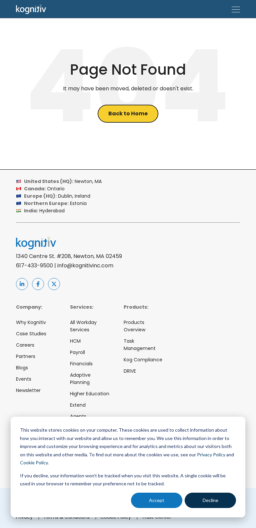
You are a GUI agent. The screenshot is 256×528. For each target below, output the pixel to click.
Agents (78, 416)
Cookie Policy (34, 462)
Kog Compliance (143, 359)
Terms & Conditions (69, 517)
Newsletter (28, 390)
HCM (75, 341)
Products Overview (134, 326)
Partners (25, 356)
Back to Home (128, 113)
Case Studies (31, 333)
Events (23, 379)
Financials (81, 363)
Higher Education (89, 393)
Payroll (77, 352)
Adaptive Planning (80, 379)
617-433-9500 (34, 265)
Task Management (140, 345)
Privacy (27, 517)
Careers (25, 345)
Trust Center (156, 517)
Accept (156, 500)
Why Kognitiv (31, 322)
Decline (210, 500)
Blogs (22, 367)
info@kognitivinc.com (85, 265)
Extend (78, 405)
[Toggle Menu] (236, 9)
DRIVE (130, 371)
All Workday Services (83, 326)
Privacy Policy (211, 454)
